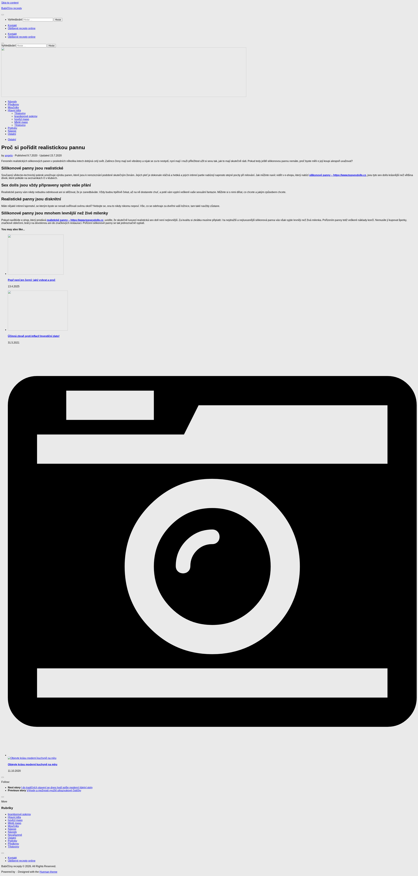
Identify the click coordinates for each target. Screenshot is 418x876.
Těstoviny (20, 113)
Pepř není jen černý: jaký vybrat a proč (31, 280)
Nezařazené (15, 835)
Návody (12, 101)
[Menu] (2, 14)
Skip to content (9, 2)
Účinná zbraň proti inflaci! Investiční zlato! (33, 336)
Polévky (12, 128)
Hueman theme (48, 871)
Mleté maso (21, 122)
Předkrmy (13, 104)
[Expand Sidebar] (2, 777)
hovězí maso (21, 119)
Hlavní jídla (14, 110)
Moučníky (13, 107)
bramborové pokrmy (25, 116)
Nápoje (12, 131)
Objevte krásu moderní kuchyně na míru (32, 764)
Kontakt (12, 25)
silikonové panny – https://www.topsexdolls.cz (337, 175)
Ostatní (12, 134)
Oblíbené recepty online (21, 28)
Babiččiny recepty (11, 8)
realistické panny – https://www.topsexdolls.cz (75, 220)
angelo (9, 155)
